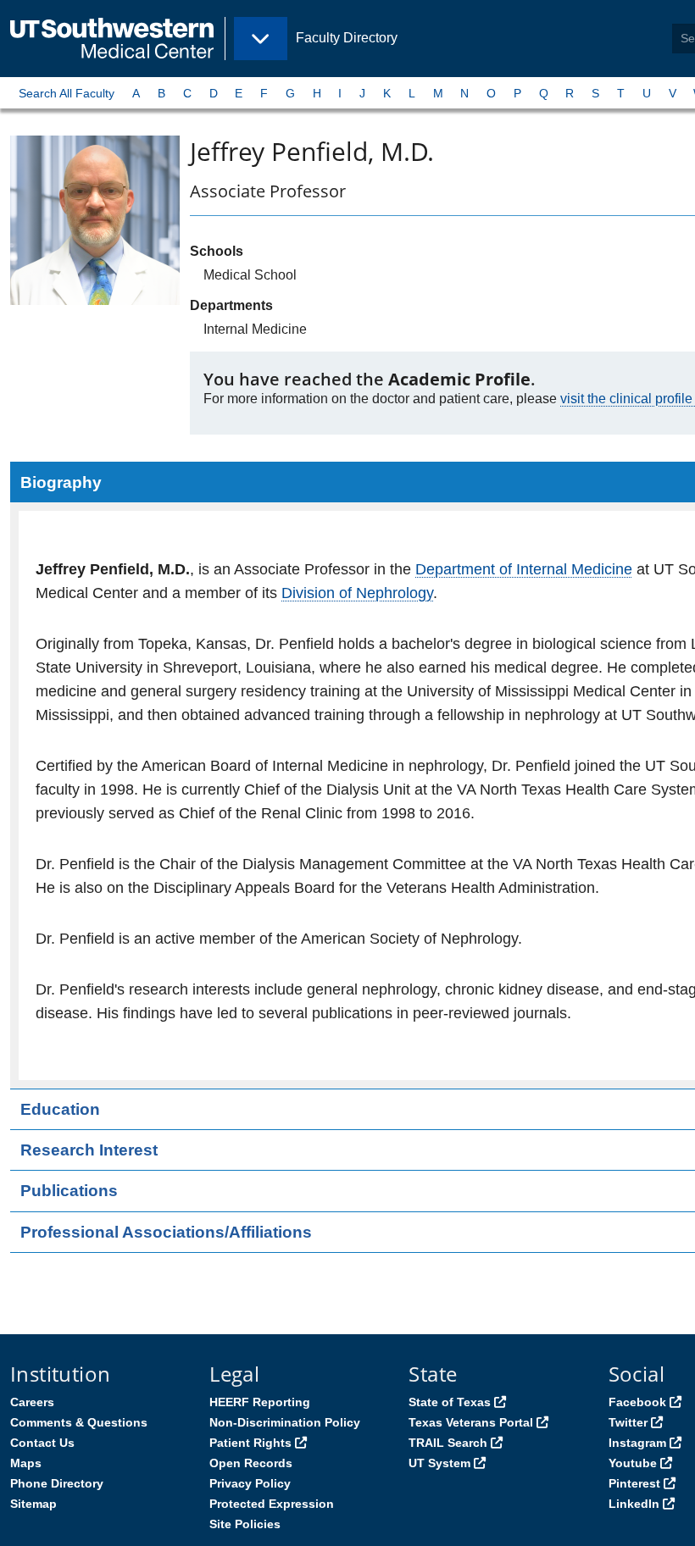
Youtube (633, 1463)
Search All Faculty (66, 93)
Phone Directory (56, 1483)
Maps (26, 1463)
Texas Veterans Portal (471, 1422)
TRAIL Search (448, 1442)
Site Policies (245, 1524)
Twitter (628, 1422)
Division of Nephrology (357, 593)
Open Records (250, 1463)
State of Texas (450, 1402)
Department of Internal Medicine (523, 569)
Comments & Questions (78, 1422)
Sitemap (33, 1503)
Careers (32, 1402)
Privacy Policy (250, 1483)
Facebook (637, 1402)
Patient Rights (250, 1442)
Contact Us (42, 1442)
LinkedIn (634, 1503)
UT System (439, 1463)
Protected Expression (271, 1503)
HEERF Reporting (259, 1402)
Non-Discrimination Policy (284, 1422)
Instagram (637, 1442)
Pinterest (634, 1483)
